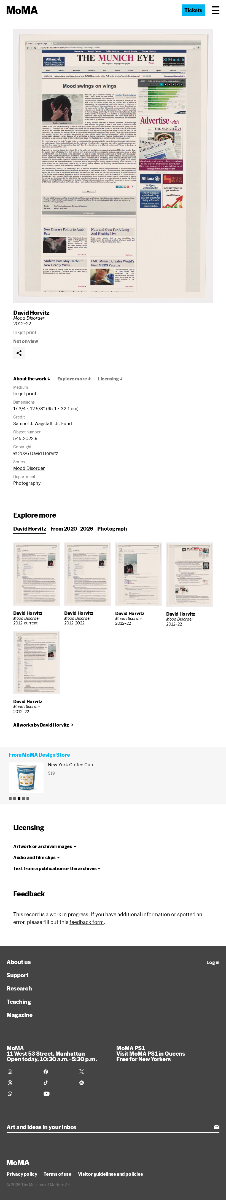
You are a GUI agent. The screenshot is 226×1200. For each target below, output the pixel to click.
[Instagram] (22, 1071)
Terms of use (57, 1174)
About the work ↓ (32, 379)
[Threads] (22, 1082)
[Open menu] (215, 10)
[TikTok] (58, 1082)
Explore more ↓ (74, 379)
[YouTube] (58, 1093)
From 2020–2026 (71, 529)
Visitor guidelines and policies (110, 1174)
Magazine (19, 1014)
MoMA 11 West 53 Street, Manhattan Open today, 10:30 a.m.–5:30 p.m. (52, 1053)
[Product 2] (14, 798)
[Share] (19, 353)
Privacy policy (22, 1174)
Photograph (112, 529)
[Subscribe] (216, 1127)
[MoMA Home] (22, 10)
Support (18, 975)
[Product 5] (27, 798)
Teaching (19, 1001)
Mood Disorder (29, 468)
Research (19, 988)
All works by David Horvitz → (43, 725)
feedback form (86, 922)
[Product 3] (19, 798)
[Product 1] (10, 798)
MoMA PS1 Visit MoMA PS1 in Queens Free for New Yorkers (150, 1053)
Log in (212, 962)
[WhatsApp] (22, 1093)
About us (19, 961)
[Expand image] (113, 166)
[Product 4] (23, 798)
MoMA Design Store (46, 755)
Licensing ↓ (110, 379)
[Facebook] (58, 1071)
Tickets (193, 10)
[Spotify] (94, 1082)
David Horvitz (31, 312)
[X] (94, 1071)
